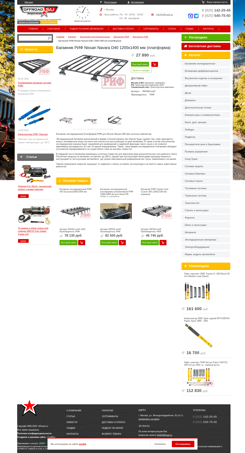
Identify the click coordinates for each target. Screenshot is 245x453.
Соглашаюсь (183, 444)
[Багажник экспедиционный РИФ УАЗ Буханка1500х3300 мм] (75, 211)
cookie (82, 444)
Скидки (189, 29)
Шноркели (190, 232)
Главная (33, 29)
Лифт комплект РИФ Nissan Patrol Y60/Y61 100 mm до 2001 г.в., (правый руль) (206, 363)
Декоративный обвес (196, 85)
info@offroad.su (164, 14)
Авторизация (137, 2)
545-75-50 (216, 16)
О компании (73, 410)
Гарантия (107, 410)
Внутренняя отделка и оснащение (203, 78)
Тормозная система (195, 195)
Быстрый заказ (140, 64)
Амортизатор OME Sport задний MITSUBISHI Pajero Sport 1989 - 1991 (207, 319)
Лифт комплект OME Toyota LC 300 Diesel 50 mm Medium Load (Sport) (207, 274)
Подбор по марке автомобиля (86, 29)
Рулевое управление (196, 151)
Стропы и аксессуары (196, 210)
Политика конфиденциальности (34, 433)
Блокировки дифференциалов (201, 71)
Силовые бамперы (195, 173)
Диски (188, 93)
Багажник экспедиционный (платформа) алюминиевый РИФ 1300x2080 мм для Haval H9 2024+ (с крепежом (116, 193)
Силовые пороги (194, 181)
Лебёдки (189, 129)
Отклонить (160, 444)
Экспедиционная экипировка (200, 239)
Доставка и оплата (123, 29)
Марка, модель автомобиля (200, 254)
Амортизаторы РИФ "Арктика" (33, 134)
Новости (31, 49)
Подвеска (190, 137)
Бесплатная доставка (204, 46)
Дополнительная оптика (198, 107)
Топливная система (195, 188)
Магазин (29, 2)
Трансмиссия (192, 203)
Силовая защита (194, 166)
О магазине (53, 29)
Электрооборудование (197, 247)
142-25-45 (216, 10)
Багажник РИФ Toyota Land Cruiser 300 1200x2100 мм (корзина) (154, 191)
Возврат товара (111, 434)
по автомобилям (49, 22)
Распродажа (195, 37)
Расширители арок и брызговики (202, 144)
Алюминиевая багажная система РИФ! (34, 84)
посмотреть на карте (148, 419)
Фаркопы (190, 217)
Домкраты (190, 100)
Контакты (208, 29)
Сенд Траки (191, 159)
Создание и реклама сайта (31, 437)
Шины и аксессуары (196, 225)
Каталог (195, 55)
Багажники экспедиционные (200, 63)
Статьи (172, 29)
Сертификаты (151, 29)
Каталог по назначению (28, 22)
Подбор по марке (112, 428)
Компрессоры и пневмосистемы (202, 115)
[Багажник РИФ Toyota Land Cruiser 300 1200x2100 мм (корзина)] (156, 211)
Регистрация (110, 2)
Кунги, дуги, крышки (195, 122)
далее (23, 196)
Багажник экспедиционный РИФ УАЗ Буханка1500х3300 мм (76, 190)
